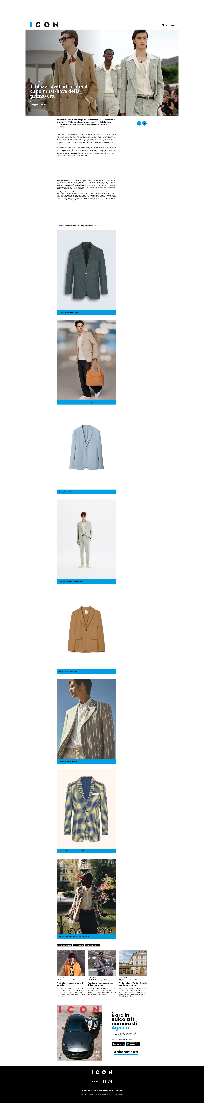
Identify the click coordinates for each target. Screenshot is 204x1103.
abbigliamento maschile (64, 945)
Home (32, 82)
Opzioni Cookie (108, 1090)
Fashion (92, 978)
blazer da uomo (78, 945)
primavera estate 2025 (92, 945)
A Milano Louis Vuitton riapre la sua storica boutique (133, 984)
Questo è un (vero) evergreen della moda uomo (100, 984)
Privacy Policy (87, 1090)
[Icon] (44, 27)
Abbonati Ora (126, 1052)
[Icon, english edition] (165, 25)
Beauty (61, 978)
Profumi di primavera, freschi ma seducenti (70, 984)
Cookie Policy (97, 1090)
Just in (40, 82)
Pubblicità (118, 1090)
